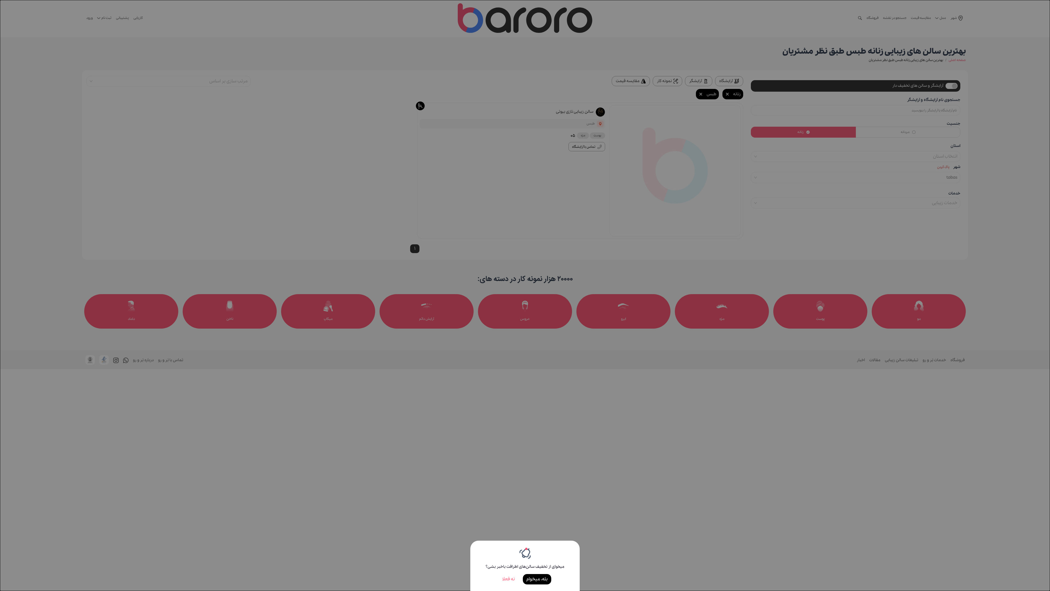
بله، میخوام (537, 579)
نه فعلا (508, 579)
